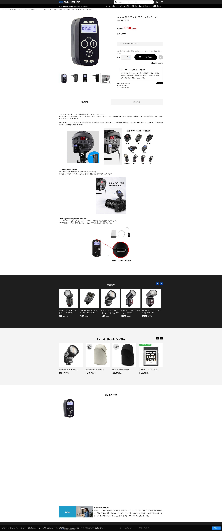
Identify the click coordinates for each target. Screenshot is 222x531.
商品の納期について (157, 63)
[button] (157, 283)
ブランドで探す (124, 6)
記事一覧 (134, 6)
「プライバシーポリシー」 (87, 528)
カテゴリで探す (110, 6)
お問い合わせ (157, 6)
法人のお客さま (143, 6)
